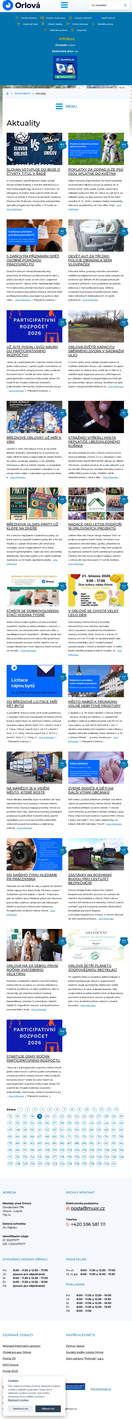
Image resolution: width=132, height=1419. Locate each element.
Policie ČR (9, 1358)
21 (54, 1116)
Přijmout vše (48, 1408)
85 (54, 1143)
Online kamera (80, 24)
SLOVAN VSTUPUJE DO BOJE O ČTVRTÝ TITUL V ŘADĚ (33, 171)
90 (91, 1143)
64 (17, 1136)
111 (10, 1156)
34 (32, 1123)
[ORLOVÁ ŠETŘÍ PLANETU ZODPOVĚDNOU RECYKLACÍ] (96, 945)
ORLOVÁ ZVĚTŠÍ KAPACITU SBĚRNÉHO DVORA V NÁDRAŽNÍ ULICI (96, 351)
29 (113, 1116)
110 (121, 1150)
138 (92, 1163)
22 (61, 1116)
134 (62, 1163)
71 (69, 1136)
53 (54, 1129)
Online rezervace (55, 18)
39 (69, 1123)
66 (32, 1136)
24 (76, 1116)
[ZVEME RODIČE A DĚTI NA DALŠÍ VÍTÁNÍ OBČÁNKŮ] (96, 768)
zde (76, 51)
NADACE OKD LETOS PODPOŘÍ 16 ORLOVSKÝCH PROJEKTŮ (95, 526)
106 (92, 1150)
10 (86, 1109)
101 (55, 1150)
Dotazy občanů (83, 18)
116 (47, 1156)
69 (54, 1136)
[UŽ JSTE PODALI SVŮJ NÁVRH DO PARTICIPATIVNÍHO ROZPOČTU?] (34, 326)
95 (10, 1150)
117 (54, 1156)
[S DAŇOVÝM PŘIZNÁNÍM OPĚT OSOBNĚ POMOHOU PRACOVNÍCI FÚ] (34, 235)
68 (47, 1136)
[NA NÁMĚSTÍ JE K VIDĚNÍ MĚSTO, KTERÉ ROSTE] (34, 768)
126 (121, 1156)
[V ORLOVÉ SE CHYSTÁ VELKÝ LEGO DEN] (96, 590)
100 (47, 1150)
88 (77, 1143)
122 (92, 1156)
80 (17, 1143)
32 (17, 1123)
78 (121, 1136)
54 (61, 1129)
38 (62, 1123)
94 (121, 1143)
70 (62, 1136)
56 (76, 1129)
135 (70, 1163)
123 (99, 1156)
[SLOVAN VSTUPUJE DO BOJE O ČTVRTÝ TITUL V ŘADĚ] (34, 149)
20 (47, 1116)
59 (98, 1129)
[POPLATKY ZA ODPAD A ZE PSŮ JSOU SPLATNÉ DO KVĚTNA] (96, 149)
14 (116, 1109)
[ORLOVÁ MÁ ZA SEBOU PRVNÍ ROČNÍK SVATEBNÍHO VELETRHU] (34, 945)
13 (109, 1109)
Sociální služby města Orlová (84, 1352)
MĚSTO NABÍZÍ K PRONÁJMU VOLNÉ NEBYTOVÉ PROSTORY (94, 704)
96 (17, 1150)
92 (106, 1143)
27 (98, 1116)
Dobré (71, 45)
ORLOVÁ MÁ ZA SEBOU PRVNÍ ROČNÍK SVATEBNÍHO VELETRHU (32, 970)
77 (113, 1136)
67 (39, 1136)
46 (121, 1123)
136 (77, 1163)
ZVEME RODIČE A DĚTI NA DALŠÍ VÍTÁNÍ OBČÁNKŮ (90, 790)
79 (10, 1143)
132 (47, 1163)
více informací (14, 209)
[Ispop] (71, 1387)
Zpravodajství (22, 93)
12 (101, 1109)
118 (62, 1156)
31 (10, 1123)
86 (62, 1143)
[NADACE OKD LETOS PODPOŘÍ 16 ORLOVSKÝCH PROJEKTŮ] (96, 503)
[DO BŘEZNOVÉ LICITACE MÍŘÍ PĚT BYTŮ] (34, 681)
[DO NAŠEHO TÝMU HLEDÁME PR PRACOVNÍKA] (34, 854)
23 (69, 1116)
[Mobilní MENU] (64, 5)
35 (39, 1123)
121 (84, 1156)
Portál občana (29, 18)
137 (84, 1163)
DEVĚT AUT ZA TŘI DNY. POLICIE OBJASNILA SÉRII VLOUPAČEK (90, 260)
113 (25, 1156)
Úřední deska (54, 24)
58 (91, 1129)
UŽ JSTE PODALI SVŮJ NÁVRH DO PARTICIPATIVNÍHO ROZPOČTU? (32, 351)
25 (84, 1116)
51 (39, 1129)
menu (71, 106)
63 (10, 1136)
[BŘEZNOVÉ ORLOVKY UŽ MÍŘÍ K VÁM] (34, 417)
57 (84, 1129)
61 (113, 1129)
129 (25, 1163)
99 (39, 1150)
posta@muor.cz (88, 1208)
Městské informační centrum (21, 1346)
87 (69, 1143)
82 (32, 1143)
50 (32, 1129)
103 (70, 1150)
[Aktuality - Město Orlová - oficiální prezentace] (21, 5)
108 (107, 1150)
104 (77, 1150)
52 (47, 1129)
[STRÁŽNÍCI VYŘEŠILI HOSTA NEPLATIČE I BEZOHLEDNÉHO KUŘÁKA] (96, 417)
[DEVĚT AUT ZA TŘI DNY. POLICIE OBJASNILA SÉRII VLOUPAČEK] (96, 235)
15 (10, 1116)
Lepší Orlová (108, 18)
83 (39, 1143)
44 (106, 1123)
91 (99, 1143)
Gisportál (81, 30)
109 (114, 1150)
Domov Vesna (75, 1346)
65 (24, 1136)
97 (24, 1150)
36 (47, 1123)
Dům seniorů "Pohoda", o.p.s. (85, 1358)
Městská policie (58, 30)
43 (99, 1123)
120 (77, 1156)
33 (24, 1123)
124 (107, 1156)
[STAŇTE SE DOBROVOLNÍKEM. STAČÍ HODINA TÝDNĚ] (34, 590)
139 (99, 1163)
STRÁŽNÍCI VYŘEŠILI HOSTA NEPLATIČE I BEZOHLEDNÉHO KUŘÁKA (94, 442)
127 (10, 1163)
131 (40, 1163)
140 (107, 1163)
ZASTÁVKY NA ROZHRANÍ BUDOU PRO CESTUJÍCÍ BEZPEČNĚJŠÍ (90, 879)
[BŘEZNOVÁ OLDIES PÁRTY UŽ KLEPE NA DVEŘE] (34, 503)
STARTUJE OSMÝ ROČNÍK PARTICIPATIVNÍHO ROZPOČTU (33, 1058)
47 (10, 1129)
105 (84, 1150)
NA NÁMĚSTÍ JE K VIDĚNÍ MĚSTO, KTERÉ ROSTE (28, 790)
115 (39, 1156)
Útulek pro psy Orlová (17, 1352)
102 (62, 1150)
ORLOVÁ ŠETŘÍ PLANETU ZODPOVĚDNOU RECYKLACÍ (92, 968)
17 (25, 1116)
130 (33, 1163)
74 (91, 1136)
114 (32, 1156)
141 (114, 1163)
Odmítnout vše (20, 1408)
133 (55, 1163)
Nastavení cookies (18, 1400)
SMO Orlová (10, 1364)
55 (69, 1129)
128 (18, 1163)
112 (17, 1156)
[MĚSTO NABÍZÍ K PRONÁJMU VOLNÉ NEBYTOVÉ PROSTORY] (96, 681)
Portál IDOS (10, 1371)
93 (113, 1143)
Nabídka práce (105, 24)
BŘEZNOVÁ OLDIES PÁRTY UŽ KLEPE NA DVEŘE (32, 526)
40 (77, 1123)
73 (84, 1136)
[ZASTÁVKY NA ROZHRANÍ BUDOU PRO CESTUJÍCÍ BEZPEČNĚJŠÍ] (96, 854)
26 (91, 1116)
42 (91, 1123)
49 (25, 1129)
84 (47, 1143)
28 (106, 1116)
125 (114, 1156)
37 (54, 1123)
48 (17, 1129)
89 (84, 1143)
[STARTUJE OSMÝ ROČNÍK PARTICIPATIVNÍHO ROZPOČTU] (34, 1036)
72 (76, 1136)
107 (99, 1150)
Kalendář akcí (30, 24)
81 (25, 1143)
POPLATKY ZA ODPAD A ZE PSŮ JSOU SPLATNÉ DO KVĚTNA (95, 171)
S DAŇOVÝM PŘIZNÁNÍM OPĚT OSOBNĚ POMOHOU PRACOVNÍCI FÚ (33, 260)
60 (106, 1129)
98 (32, 1150)
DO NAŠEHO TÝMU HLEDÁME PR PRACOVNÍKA (32, 877)
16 (17, 1116)
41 (84, 1123)
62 (121, 1129)
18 (32, 1116)
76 (106, 1136)
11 (94, 1109)
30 (121, 1116)
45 (113, 1123)
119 (69, 1156)
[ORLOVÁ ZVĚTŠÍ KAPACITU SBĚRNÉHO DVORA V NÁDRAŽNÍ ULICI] (96, 326)
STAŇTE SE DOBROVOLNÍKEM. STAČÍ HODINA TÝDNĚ (33, 613)
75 (98, 1136)
